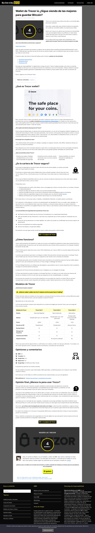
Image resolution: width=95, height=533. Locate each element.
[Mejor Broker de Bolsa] (10, 2)
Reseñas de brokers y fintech (10, 509)
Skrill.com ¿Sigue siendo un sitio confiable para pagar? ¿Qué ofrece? (32, 477)
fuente (64, 194)
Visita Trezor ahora (21, 46)
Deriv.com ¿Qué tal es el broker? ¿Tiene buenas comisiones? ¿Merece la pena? (34, 478)
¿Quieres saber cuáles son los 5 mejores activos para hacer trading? (41, 292)
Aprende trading (7, 512)
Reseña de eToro (23, 61)
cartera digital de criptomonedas (50, 121)
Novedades (71, 3)
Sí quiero (47, 471)
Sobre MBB (90, 3)
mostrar (32, 79)
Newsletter (80, 3)
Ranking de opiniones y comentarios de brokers (38, 378)
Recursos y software (8, 518)
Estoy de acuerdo (48, 530)
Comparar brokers (59, 3)
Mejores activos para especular (41, 490)
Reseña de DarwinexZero (25, 59)
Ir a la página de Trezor (48, 234)
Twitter (69, 460)
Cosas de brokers (7, 502)
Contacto (36, 503)
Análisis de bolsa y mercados (10, 499)
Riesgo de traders (38, 493)
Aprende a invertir (7, 515)
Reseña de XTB (23, 63)
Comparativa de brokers (9, 505)
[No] (93, 528)
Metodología (37, 500)
